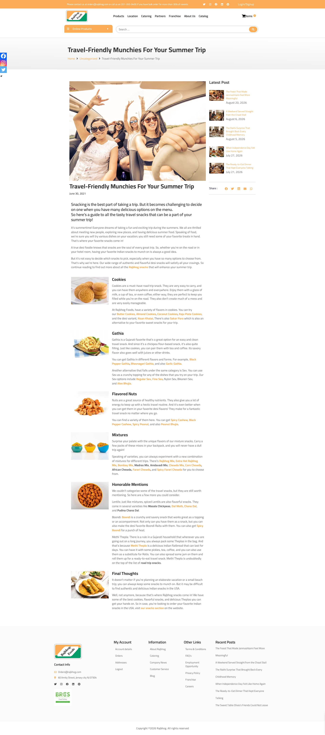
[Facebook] (216, 4)
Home (71, 59)
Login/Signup (246, 4)
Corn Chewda (193, 465)
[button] (226, 188)
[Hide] (1, 76)
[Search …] (187, 29)
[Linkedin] (222, 4)
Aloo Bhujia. (124, 383)
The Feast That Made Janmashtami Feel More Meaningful (238, 95)
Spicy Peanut (140, 424)
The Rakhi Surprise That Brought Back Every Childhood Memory (238, 131)
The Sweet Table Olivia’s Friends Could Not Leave (241, 705)
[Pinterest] (228, 4)
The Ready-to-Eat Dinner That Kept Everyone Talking (239, 166)
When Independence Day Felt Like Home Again (240, 149)
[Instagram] (210, 4)
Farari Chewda (141, 469)
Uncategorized (88, 59)
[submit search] (253, 29)
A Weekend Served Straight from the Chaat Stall (239, 113)
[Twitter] (204, 4)
